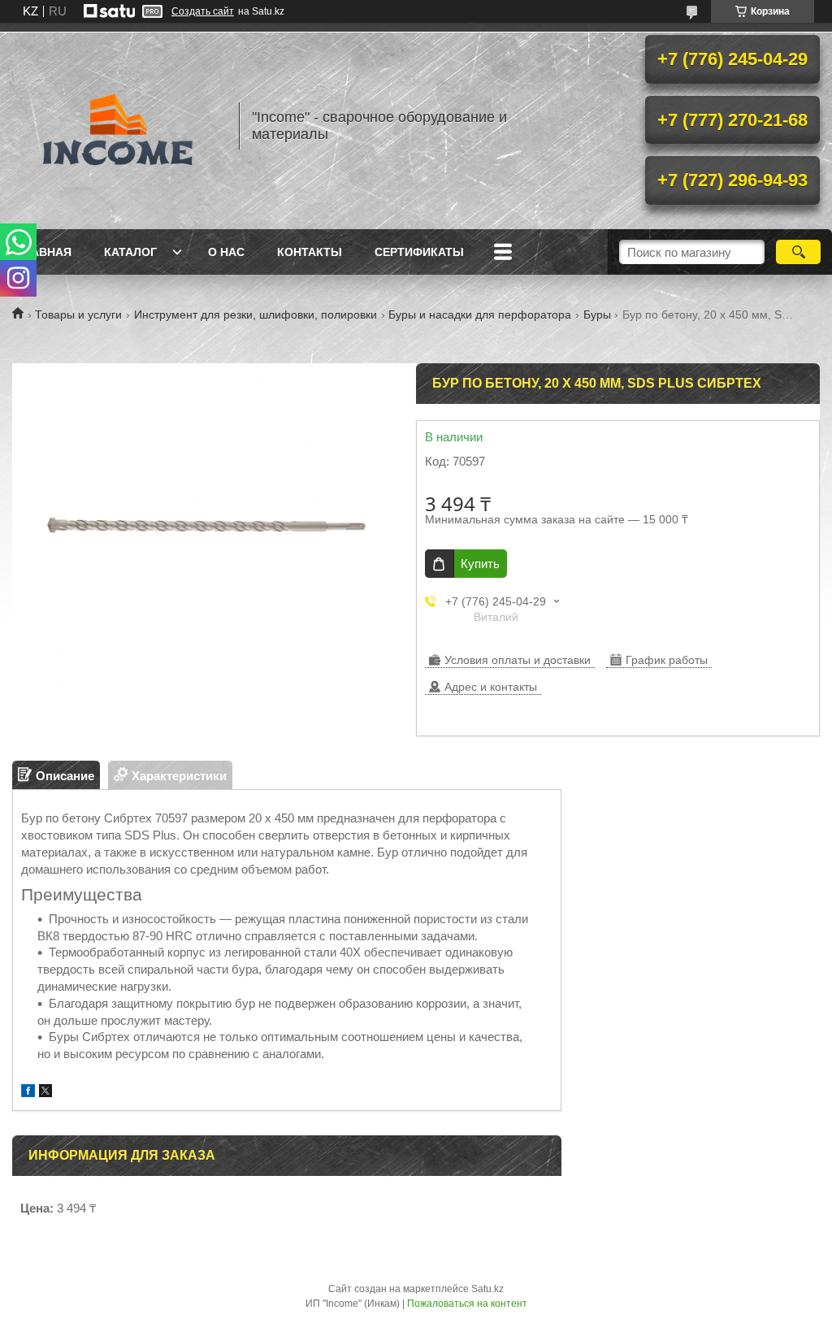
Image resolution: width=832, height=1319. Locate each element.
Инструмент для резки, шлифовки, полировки (255, 314)
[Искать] (798, 252)
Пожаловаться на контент (467, 1303)
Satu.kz (487, 1289)
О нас (226, 251)
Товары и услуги (78, 314)
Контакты (309, 251)
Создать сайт (202, 11)
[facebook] (28, 1093)
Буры (597, 314)
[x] (45, 1093)
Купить (480, 564)
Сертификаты (419, 251)
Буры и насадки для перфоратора (479, 314)
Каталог (130, 251)
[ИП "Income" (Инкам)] (117, 126)
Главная (44, 251)
